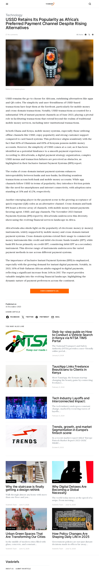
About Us (10, 569)
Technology (14, 15)
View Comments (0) (49, 291)
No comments (13, 35)
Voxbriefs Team (11, 505)
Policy (55, 528)
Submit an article (23, 569)
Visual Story (11, 481)
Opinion (56, 481)
